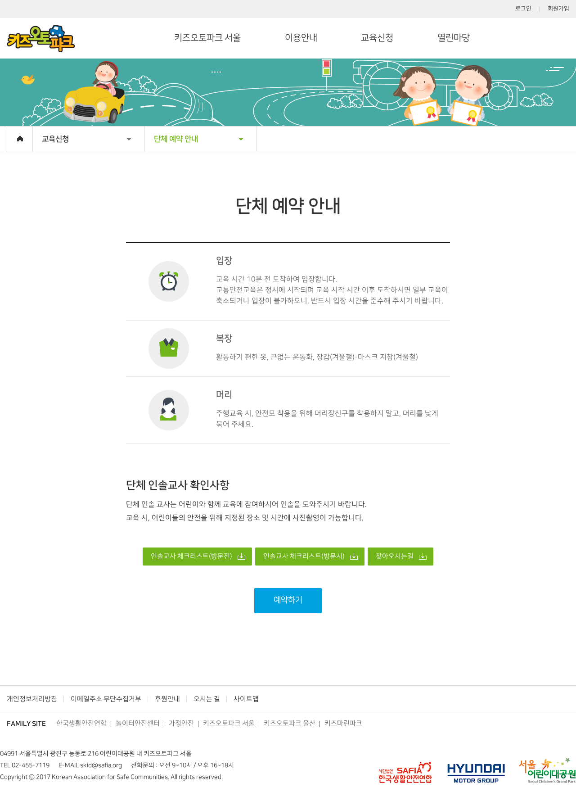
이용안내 (301, 38)
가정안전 (181, 723)
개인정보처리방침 (32, 699)
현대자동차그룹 (476, 770)
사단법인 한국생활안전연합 (405, 770)
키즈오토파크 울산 (289, 723)
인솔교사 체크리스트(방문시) (304, 556)
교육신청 (377, 38)
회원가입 (558, 8)
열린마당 (453, 38)
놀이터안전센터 (138, 723)
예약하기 (288, 600)
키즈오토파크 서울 (207, 38)
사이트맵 (246, 699)
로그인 (523, 8)
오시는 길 (207, 699)
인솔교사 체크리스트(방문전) (191, 556)
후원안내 (167, 699)
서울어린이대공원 (547, 770)
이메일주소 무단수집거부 (106, 699)
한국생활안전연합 (81, 723)
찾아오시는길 (395, 556)
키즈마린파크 (343, 723)
